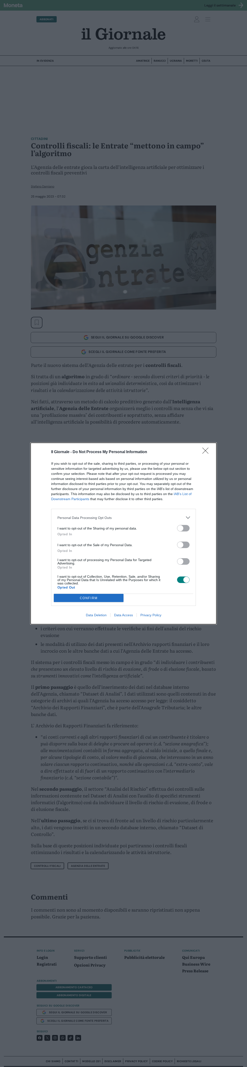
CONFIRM (89, 598)
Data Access (123, 615)
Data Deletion (96, 615)
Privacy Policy (150, 615)
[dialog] (123, 533)
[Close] (207, 452)
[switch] (183, 528)
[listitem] (123, 517)
